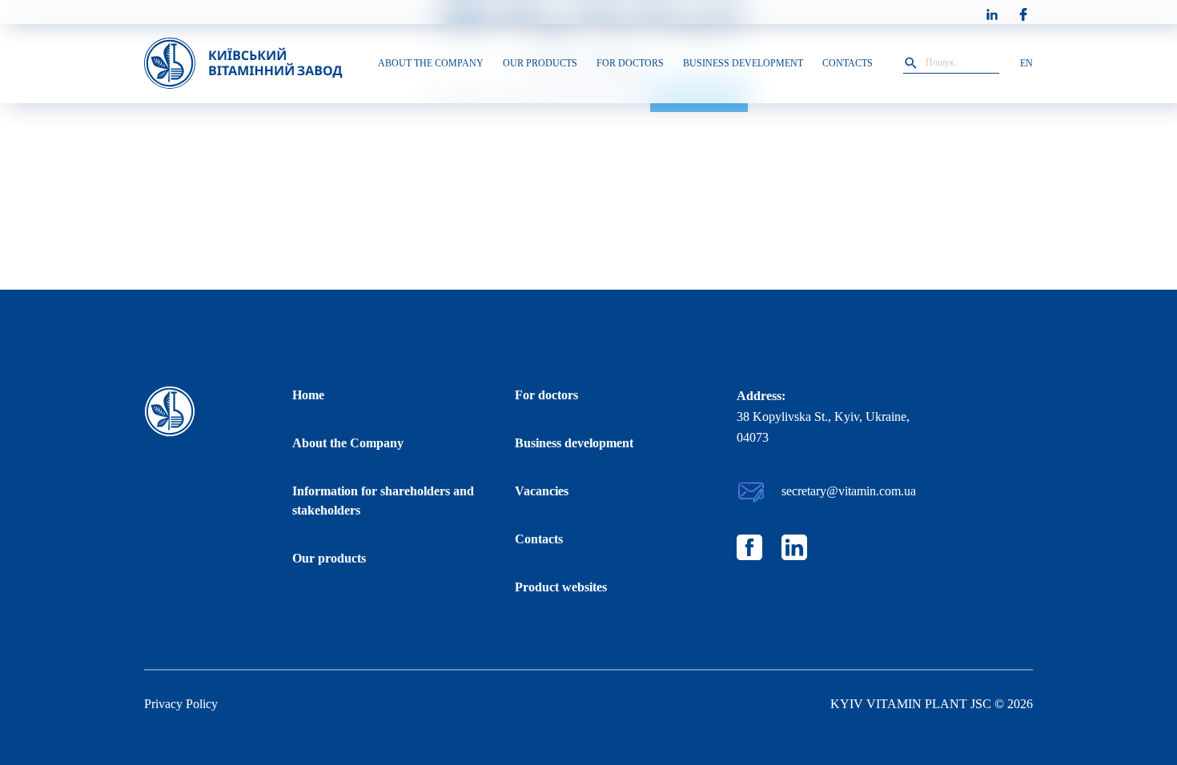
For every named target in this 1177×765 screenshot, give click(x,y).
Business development (574, 443)
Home (308, 395)
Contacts (539, 539)
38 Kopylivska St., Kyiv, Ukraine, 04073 (823, 427)
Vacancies (541, 491)
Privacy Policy (181, 704)
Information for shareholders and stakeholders (383, 500)
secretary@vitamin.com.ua (848, 491)
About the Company (348, 443)
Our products (329, 558)
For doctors (546, 395)
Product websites (561, 587)
